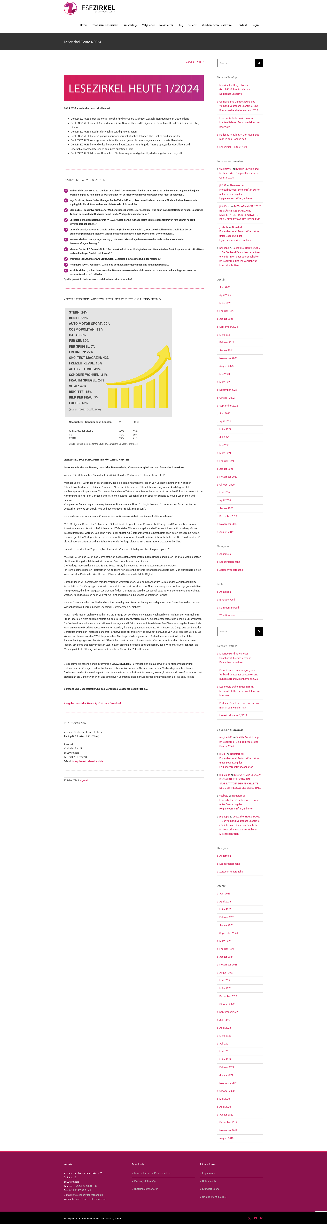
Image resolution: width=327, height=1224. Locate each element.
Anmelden (225, 591)
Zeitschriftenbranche (231, 569)
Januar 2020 (226, 508)
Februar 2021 (226, 461)
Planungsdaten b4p (144, 1181)
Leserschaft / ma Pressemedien (152, 1173)
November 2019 (228, 524)
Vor (199, 61)
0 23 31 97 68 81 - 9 (80, 1190)
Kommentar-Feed (229, 607)
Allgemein (84, 780)
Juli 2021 (224, 437)
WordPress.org (227, 615)
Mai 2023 (224, 374)
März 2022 (225, 429)
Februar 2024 (226, 342)
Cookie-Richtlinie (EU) (214, 1196)
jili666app (224, 206)
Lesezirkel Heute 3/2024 (233, 147)
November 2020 (228, 476)
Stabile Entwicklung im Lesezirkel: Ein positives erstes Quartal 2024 (239, 173)
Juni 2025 (224, 287)
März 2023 (225, 382)
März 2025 (225, 303)
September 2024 (228, 326)
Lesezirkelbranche (229, 561)
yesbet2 (223, 227)
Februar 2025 (226, 311)
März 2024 (225, 334)
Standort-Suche (211, 1188)
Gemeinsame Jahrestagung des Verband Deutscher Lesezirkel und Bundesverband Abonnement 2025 (238, 106)
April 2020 (225, 500)
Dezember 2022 (228, 389)
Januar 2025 (226, 318)
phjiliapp (224, 248)
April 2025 (225, 295)
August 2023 (226, 366)
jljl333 (222, 185)
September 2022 (228, 405)
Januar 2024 (226, 350)
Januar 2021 (226, 468)
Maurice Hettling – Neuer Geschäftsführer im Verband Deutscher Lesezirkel (235, 89)
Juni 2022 (224, 413)
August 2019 (226, 532)
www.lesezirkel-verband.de (91, 1199)
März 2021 (225, 453)
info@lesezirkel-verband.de (87, 761)
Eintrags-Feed (227, 599)
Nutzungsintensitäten (146, 1188)
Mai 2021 (224, 445)
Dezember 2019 (228, 516)
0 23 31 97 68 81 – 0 (85, 1186)
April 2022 (225, 421)
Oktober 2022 (227, 397)
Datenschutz (209, 1181)
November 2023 (228, 358)
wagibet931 (225, 168)
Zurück (190, 61)
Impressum (208, 1173)
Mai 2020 (224, 492)
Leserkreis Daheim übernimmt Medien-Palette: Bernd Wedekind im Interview (239, 122)
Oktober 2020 (227, 484)
